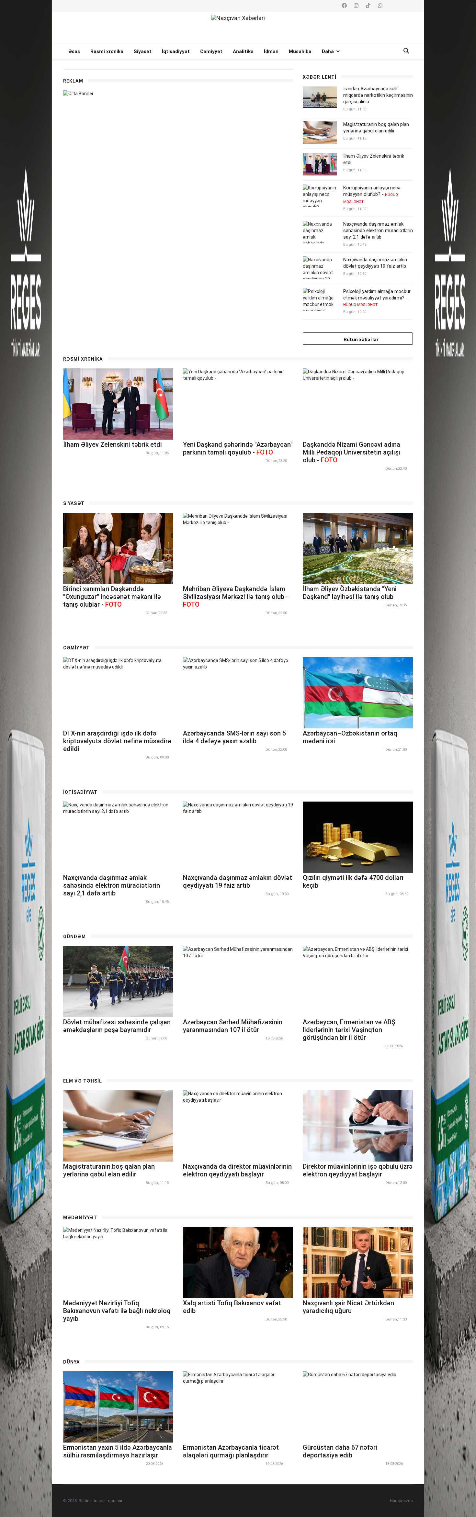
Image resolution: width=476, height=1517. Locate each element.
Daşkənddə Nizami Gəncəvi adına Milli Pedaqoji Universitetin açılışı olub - (351, 452)
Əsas (74, 51)
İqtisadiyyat (176, 51)
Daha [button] (328, 51)
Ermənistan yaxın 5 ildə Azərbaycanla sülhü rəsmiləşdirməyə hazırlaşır (117, 1451)
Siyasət (143, 51)
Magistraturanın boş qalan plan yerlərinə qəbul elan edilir (376, 127)
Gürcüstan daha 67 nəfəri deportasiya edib (340, 1451)
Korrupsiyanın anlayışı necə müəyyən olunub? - (372, 194)
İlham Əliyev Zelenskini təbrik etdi (112, 444)
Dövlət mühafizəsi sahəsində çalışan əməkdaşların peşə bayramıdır (117, 1026)
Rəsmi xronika (106, 51)
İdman (271, 51)
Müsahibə (300, 51)
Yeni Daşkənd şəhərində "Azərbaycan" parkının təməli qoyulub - (238, 448)
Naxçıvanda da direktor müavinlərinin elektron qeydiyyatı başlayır (237, 1170)
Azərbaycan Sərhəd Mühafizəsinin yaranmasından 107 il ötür (232, 1026)
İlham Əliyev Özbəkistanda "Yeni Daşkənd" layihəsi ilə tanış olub (350, 593)
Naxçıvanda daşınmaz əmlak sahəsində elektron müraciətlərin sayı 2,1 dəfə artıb (378, 230)
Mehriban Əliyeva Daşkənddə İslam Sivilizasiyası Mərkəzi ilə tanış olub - (235, 596)
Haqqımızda (401, 1500)
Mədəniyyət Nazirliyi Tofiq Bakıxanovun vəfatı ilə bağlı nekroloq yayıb (117, 1310)
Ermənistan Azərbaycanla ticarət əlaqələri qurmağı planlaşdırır (231, 1451)
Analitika (243, 51)
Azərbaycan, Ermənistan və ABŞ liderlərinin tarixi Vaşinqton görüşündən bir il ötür (349, 1029)
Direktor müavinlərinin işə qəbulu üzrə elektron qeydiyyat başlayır (358, 1170)
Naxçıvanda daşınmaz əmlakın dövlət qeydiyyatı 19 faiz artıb (375, 263)
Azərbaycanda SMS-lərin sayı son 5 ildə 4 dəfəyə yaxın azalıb (234, 737)
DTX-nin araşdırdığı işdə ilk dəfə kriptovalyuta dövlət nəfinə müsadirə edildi (117, 741)
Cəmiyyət (211, 51)
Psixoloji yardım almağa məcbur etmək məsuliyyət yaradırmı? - (377, 297)
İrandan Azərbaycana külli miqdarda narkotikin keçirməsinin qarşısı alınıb (378, 95)
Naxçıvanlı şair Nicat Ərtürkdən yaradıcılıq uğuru (348, 1307)
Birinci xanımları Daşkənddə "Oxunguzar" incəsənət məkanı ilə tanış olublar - (112, 596)
